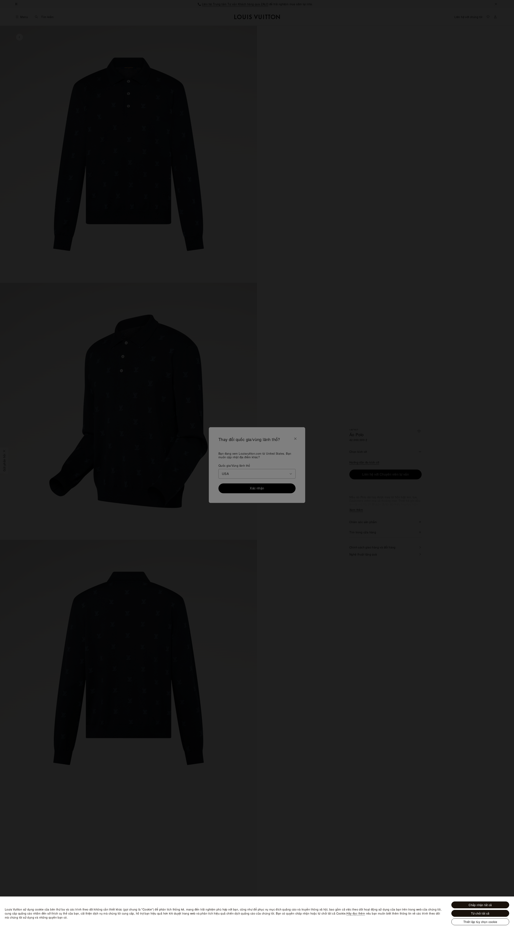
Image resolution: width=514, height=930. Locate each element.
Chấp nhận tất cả (480, 905)
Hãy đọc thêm (355, 913)
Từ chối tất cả (480, 913)
